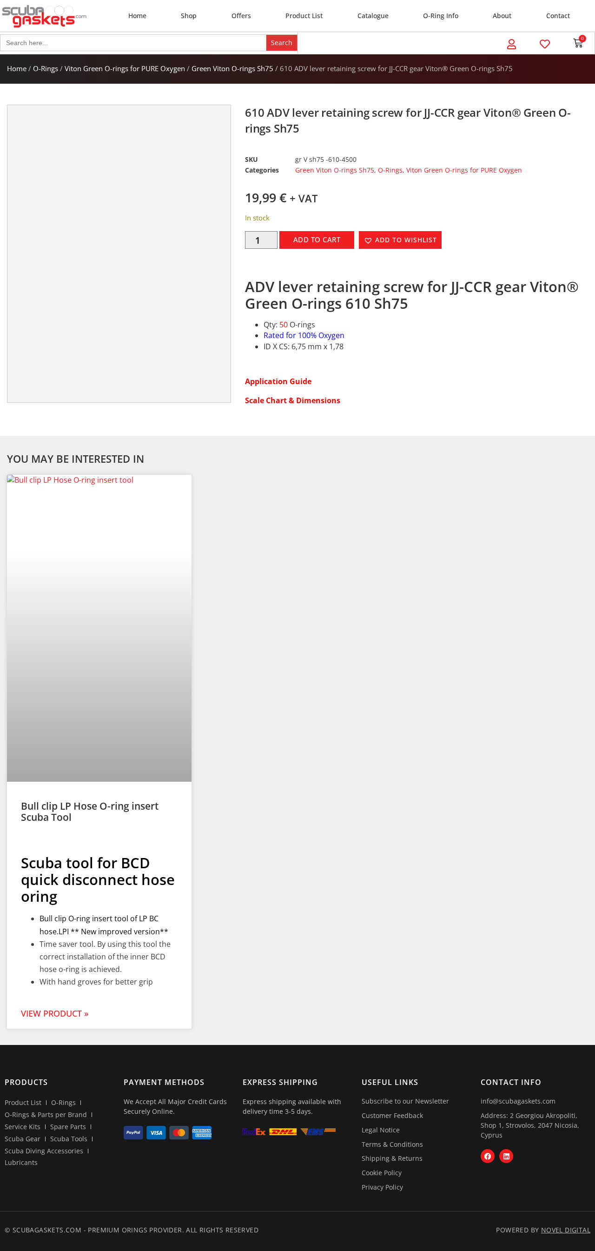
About (502, 15)
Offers (241, 15)
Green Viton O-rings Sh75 (232, 68)
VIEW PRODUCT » (54, 1013)
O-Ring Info (440, 15)
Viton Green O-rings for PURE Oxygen (125, 68)
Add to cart (317, 239)
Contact (558, 15)
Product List (304, 15)
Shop (189, 15)
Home (137, 15)
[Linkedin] (506, 1156)
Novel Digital (565, 1229)
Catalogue (373, 15)
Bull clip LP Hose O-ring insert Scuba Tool (90, 811)
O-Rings (45, 68)
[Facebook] (488, 1156)
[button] (400, 239)
